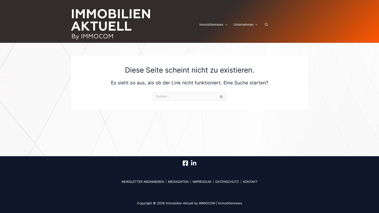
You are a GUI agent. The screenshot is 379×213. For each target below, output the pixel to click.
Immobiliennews (211, 24)
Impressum (202, 182)
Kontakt (250, 182)
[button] (225, 24)
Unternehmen (243, 24)
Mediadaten (178, 182)
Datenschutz (227, 182)
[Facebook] (185, 163)
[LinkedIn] (194, 163)
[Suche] (266, 24)
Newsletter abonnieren (143, 182)
